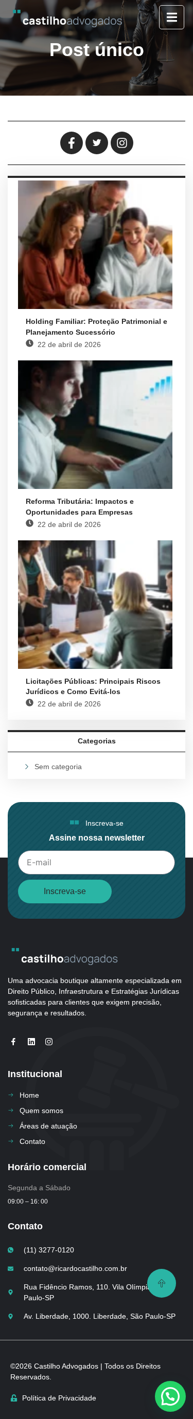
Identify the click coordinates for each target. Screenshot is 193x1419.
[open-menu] (171, 17)
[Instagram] (49, 1041)
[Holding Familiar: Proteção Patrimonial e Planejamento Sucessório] (95, 244)
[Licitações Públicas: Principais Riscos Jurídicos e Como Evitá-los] (95, 604)
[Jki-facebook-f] (13, 1041)
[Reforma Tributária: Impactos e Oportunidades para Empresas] (95, 424)
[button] (170, 1396)
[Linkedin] (31, 1041)
